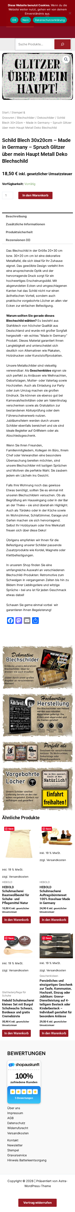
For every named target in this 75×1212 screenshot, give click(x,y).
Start (5, 112)
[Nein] (70, 13)
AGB (10, 1118)
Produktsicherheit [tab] (19, 232)
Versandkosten (19, 876)
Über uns (13, 1108)
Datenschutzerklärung (50, 20)
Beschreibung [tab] (16, 216)
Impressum (15, 1113)
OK (14, 20)
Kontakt (12, 1140)
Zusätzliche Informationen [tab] (25, 224)
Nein (25, 20)
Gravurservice (17, 1155)
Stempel (13, 1150)
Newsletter (14, 1145)
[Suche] (62, 44)
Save (11, 828)
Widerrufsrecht (17, 1128)
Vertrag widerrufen (37, 1203)
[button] (66, 59)
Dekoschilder (45, 117)
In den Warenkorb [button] (16, 920)
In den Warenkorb (35, 195)
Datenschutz (16, 1123)
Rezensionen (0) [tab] (18, 240)
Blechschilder (26, 117)
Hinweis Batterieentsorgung (26, 1160)
